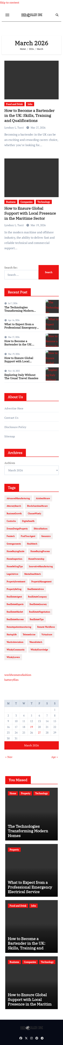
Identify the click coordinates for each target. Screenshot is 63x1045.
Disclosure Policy (15, 427)
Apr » (54, 757)
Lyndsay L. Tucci (14, 127)
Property (25, 793)
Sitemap (9, 436)
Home (13, 793)
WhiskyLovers (13, 657)
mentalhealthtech (32, 574)
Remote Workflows (46, 627)
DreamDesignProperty (17, 528)
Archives (9, 463)
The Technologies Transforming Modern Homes (19, 310)
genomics (46, 536)
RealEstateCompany (37, 596)
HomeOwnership (36, 558)
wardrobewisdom (15, 642)
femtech (11, 536)
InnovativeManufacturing (41, 566)
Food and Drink (14, 104)
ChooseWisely (34, 513)
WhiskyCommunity (15, 649)
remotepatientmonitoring (19, 627)
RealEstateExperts (15, 604)
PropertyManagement (41, 581)
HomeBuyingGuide (15, 551)
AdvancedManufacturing (18, 498)
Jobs (30, 104)
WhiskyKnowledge (39, 649)
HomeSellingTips (15, 566)
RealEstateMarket (15, 611)
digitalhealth (28, 521)
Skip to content (9, 2)
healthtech (32, 543)
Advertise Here (13, 408)
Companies (26, 201)
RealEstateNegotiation (39, 611)
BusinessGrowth (14, 513)
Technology (43, 201)
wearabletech (35, 642)
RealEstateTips (37, 619)
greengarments (14, 543)
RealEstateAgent (14, 596)
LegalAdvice (12, 574)
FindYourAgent (28, 536)
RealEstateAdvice (35, 589)
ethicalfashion (40, 528)
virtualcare (46, 634)
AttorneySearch (14, 506)
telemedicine (29, 634)
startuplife (12, 634)
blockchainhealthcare (37, 506)
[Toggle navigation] (7, 15)
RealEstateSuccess (15, 619)
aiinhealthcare (43, 498)
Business (11, 201)
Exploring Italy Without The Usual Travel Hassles (21, 376)
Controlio (11, 521)
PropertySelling (14, 589)
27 (39, 732)
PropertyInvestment (16, 581)
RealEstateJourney (38, 604)
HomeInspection (14, 558)
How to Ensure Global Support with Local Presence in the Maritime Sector (30, 213)
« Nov (8, 757)
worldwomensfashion (17, 675)
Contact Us (11, 418)
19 (31, 727)
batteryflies (11, 680)
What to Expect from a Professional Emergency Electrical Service (20, 327)
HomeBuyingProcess (40, 551)
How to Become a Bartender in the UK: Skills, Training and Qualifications (29, 115)
